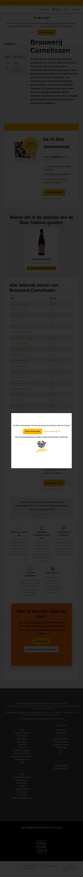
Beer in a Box (41, 418)
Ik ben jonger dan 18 (52, 431)
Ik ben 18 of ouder (32, 431)
